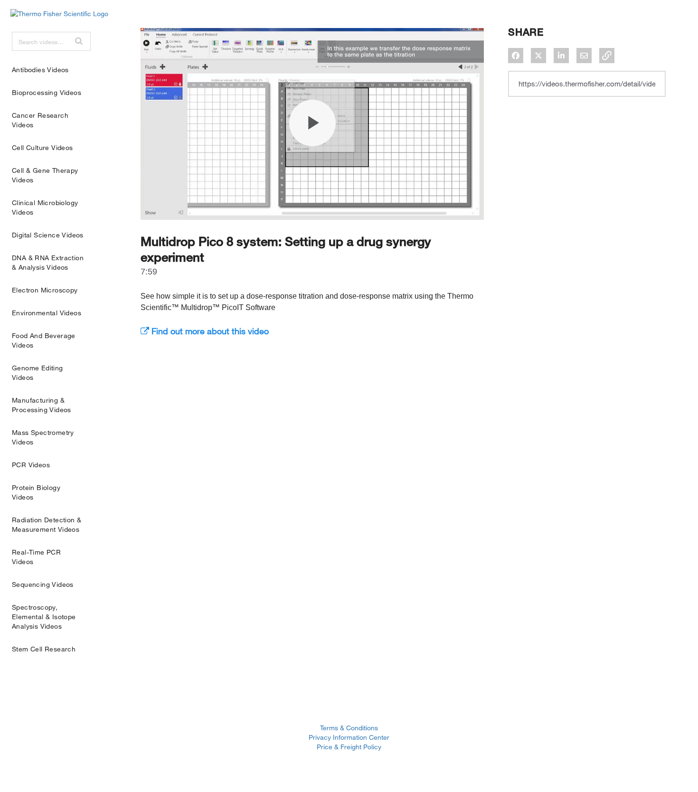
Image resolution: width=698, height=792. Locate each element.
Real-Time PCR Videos (36, 557)
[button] (78, 40)
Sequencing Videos (43, 584)
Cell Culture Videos (42, 147)
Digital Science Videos (48, 235)
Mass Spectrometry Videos (43, 437)
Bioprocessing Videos (46, 92)
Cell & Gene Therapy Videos (45, 175)
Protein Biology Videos (36, 492)
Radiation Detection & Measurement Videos (46, 524)
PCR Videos (31, 465)
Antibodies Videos (40, 70)
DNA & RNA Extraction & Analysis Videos (48, 262)
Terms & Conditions (349, 728)
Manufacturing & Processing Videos (41, 405)
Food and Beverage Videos (43, 340)
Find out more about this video (209, 331)
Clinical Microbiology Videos (45, 207)
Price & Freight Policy (349, 747)
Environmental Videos (46, 313)
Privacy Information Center (349, 737)
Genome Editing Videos (37, 372)
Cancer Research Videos (40, 120)
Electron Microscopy (45, 290)
